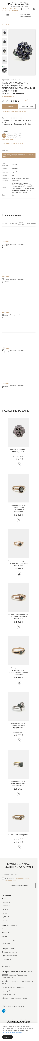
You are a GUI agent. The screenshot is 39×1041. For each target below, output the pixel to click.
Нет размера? (8, 139)
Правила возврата (9, 956)
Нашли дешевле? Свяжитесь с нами (14, 112)
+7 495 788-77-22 (10, 10)
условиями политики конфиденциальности (18, 879)
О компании (6, 929)
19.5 (19, 135)
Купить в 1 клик (27, 106)
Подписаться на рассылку (19, 885)
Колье (4, 913)
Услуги (5, 963)
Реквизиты (6, 959)
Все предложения (12, 215)
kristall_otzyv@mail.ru (16, 987)
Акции (4, 936)
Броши (4, 920)
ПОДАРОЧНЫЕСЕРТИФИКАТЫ (25, 15)
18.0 (14, 135)
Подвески (6, 906)
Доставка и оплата (9, 952)
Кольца (5, 898)
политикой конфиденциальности (13, 1032)
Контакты (6, 966)
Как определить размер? (13, 143)
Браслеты (6, 902)
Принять (7, 1037)
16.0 (4, 135)
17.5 (9, 135)
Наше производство (10, 940)
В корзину (10, 106)
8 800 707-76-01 (10, 8)
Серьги (5, 909)
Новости (5, 932)
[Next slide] (4, 70)
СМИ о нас (6, 943)
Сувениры (6, 917)
